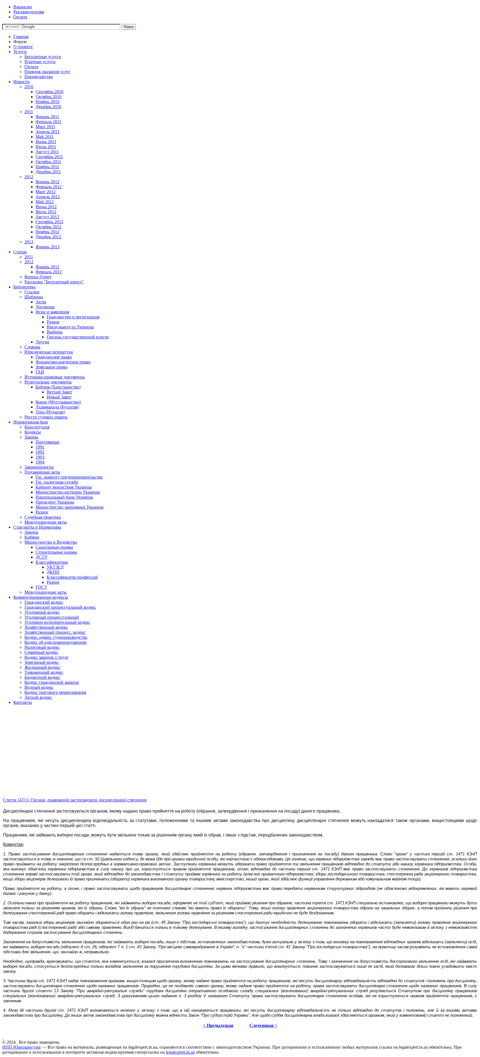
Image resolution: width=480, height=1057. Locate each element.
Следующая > (263, 1025)
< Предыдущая (218, 1025)
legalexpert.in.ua (180, 1052)
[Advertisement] (169, 758)
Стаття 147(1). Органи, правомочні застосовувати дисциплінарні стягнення (74, 800)
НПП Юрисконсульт (21, 1047)
